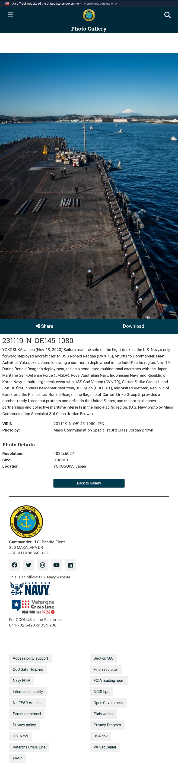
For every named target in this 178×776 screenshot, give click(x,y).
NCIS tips (101, 691)
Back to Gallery (89, 483)
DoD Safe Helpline (28, 669)
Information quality (28, 691)
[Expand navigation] (10, 15)
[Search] (167, 15)
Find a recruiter (106, 669)
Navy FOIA (21, 680)
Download (133, 326)
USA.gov (101, 736)
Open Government (108, 703)
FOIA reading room (109, 680)
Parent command (27, 714)
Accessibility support (30, 658)
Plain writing (104, 714)
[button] (101, 3)
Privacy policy (24, 725)
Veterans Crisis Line (29, 747)
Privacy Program (107, 725)
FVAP (17, 758)
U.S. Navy (20, 736)
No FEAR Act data (27, 703)
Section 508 (103, 658)
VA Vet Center (105, 747)
